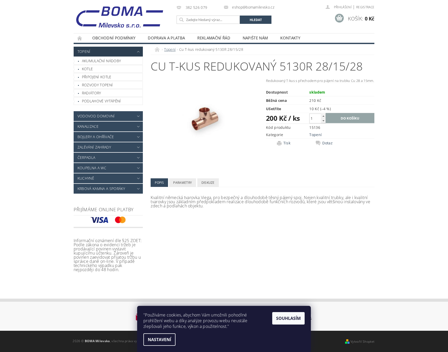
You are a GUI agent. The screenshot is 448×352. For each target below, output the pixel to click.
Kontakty (290, 37)
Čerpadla (86, 157)
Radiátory (91, 92)
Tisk (286, 143)
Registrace (365, 7)
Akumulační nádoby (101, 60)
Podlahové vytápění (101, 100)
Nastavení (159, 339)
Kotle (87, 68)
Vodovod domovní (96, 116)
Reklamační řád (213, 37)
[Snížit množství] (323, 120)
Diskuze (208, 182)
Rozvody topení (97, 84)
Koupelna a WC (92, 167)
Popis (159, 182)
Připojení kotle (96, 76)
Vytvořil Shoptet (362, 341)
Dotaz (327, 143)
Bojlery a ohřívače (96, 136)
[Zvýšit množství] (323, 116)
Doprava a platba (166, 37)
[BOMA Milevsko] (119, 15)
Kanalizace (88, 126)
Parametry (182, 182)
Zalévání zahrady (94, 147)
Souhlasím (288, 318)
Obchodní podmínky (113, 37)
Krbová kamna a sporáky (101, 188)
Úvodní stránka (80, 38)
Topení (84, 51)
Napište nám (255, 37)
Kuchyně (86, 178)
